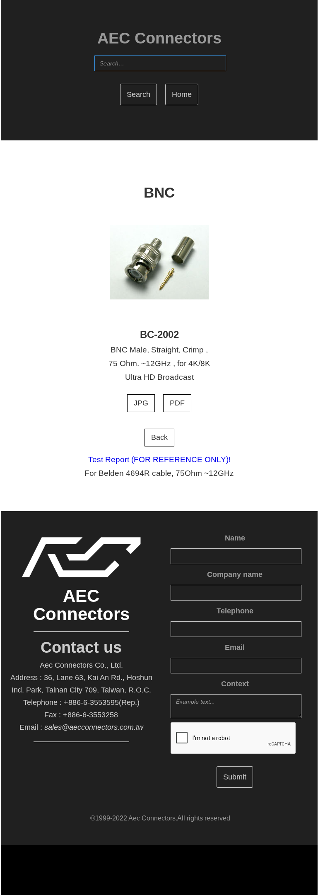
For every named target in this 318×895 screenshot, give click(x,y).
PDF (177, 403)
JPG (141, 403)
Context (235, 684)
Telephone (235, 611)
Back (159, 437)
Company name (235, 574)
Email (235, 647)
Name (235, 538)
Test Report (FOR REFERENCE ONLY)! (159, 459)
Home (182, 94)
